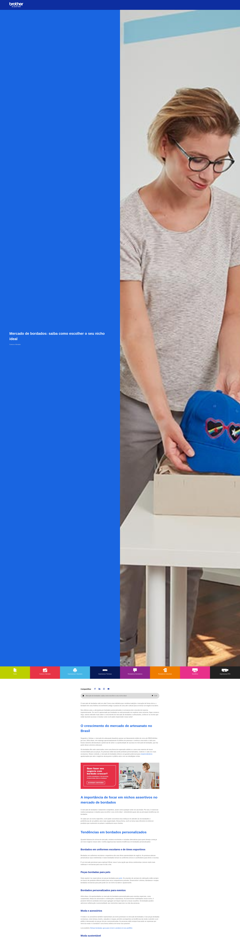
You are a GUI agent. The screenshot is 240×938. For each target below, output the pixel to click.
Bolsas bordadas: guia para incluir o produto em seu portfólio (111, 928)
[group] (120, 696)
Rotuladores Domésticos (135, 674)
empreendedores (146, 754)
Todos (15, 674)
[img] (152, 696)
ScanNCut (195, 674)
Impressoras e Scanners (75, 674)
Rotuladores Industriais (165, 674)
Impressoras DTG (225, 674)
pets (120, 878)
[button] (83, 696)
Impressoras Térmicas (105, 674)
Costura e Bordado (45, 674)
